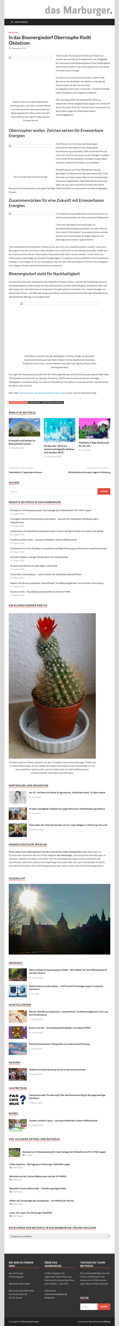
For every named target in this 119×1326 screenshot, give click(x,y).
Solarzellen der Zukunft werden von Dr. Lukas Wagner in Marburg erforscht (68, 824)
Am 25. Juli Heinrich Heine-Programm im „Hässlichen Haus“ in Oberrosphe (67, 792)
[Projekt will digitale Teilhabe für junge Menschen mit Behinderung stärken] (18, 809)
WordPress (94, 1321)
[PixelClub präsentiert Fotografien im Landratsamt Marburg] (18, 1044)
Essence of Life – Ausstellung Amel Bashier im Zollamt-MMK (40, 591)
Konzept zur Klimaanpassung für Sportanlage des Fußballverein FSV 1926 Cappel (50, 510)
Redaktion (50, 1297)
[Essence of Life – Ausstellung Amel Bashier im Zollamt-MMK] (18, 1028)
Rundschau (14, 32)
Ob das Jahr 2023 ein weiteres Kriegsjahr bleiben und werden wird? (59, 449)
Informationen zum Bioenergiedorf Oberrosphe (42, 392)
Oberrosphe (35, 402)
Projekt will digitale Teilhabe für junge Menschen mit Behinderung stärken (67, 808)
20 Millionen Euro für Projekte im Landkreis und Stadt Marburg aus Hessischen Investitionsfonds (58, 548)
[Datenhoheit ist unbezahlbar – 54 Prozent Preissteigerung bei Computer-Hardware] (18, 986)
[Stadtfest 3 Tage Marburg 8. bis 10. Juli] (94, 429)
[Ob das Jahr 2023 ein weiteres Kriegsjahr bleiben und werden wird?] (59, 430)
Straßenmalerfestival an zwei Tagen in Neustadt (33, 565)
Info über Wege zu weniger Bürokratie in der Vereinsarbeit (39, 557)
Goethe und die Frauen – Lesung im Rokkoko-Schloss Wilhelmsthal (43, 539)
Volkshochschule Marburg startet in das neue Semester (57, 1069)
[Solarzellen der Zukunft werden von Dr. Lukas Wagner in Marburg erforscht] (18, 825)
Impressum (50, 1290)
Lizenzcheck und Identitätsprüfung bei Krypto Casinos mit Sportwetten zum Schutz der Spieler (57, 531)
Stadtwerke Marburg (52, 402)
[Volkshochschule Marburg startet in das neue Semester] (18, 1069)
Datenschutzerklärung (56, 1294)
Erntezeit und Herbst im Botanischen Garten (22, 442)
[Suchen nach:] (59, 491)
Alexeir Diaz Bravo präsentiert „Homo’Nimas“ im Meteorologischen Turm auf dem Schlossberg (56, 583)
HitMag (106, 1321)
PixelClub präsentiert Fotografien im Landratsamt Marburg (59, 1043)
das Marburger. (32, 1321)
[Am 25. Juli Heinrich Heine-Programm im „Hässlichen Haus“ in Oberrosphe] (18, 792)
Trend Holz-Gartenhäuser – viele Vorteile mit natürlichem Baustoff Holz (45, 574)
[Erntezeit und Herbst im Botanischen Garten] (24, 428)
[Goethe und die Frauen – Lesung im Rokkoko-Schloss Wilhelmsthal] (18, 1120)
